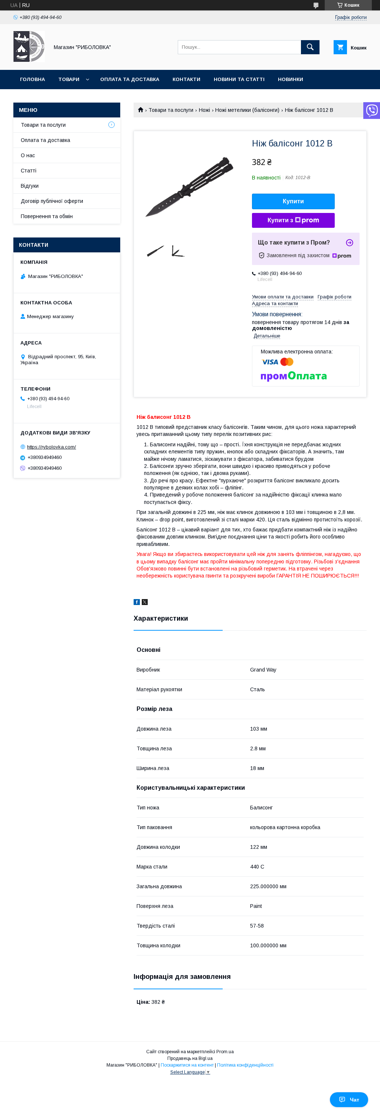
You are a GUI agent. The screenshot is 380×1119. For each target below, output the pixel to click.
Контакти (186, 79)
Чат (354, 1100)
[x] (145, 603)
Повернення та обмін (47, 216)
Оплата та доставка (129, 79)
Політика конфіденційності (245, 1065)
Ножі (204, 110)
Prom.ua (225, 1051)
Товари (68, 79)
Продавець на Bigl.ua (190, 1058)
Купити (293, 201)
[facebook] (137, 603)
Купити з (280, 220)
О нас (28, 155)
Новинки (290, 79)
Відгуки (30, 186)
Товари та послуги (170, 110)
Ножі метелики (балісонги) (247, 110)
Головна (32, 79)
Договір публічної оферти (52, 201)
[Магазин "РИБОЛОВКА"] (29, 60)
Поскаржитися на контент (187, 1065)
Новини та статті (239, 79)
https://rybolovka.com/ (51, 447)
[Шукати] (310, 47)
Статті (28, 171)
